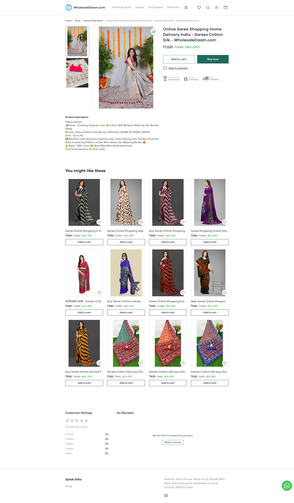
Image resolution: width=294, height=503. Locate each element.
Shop (77, 20)
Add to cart (178, 59)
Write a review (173, 442)
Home (68, 20)
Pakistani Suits (121, 7)
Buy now (213, 59)
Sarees (139, 7)
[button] (77, 41)
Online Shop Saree (93, 20)
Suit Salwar (155, 7)
